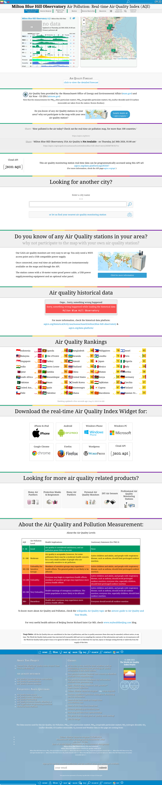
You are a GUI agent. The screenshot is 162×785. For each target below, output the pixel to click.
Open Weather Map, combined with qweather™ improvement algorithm (88, 686)
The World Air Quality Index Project (129, 663)
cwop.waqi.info (108, 691)
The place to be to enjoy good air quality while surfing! (91, 716)
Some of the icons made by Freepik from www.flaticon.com (85, 701)
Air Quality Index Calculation (29, 697)
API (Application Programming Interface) (34, 704)
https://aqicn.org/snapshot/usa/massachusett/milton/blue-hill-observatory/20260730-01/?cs (81, 146)
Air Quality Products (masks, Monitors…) (34, 701)
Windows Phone (94, 425)
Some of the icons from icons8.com (82, 706)
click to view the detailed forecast (81, 82)
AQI (36, 18)
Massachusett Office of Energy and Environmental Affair (80, 739)
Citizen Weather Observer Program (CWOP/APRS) (80, 737)
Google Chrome (41, 446)
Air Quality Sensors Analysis (29, 684)
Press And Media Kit (25, 668)
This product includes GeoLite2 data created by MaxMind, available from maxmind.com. (92, 675)
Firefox (68, 446)
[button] (113, 52)
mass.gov (127, 93)
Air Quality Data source (27, 694)
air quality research (28, 673)
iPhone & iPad (41, 425)
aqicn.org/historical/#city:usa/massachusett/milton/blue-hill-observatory (80, 324)
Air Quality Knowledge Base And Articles (34, 679)
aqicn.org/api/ (109, 168)
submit (103, 767)
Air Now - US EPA (80, 742)
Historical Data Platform (27, 706)
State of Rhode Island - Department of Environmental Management (80, 744)
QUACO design (74, 719)
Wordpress (94, 446)
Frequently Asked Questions (33, 689)
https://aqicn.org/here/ (81, 136)
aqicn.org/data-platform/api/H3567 (91, 165)
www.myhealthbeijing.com (117, 622)
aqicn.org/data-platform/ (81, 327)
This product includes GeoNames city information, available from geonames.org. (89, 680)
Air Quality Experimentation (29, 681)
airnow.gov (53, 96)
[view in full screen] (74, 18)
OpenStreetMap (123, 59)
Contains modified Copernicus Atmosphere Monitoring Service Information (91, 695)
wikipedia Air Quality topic (90, 610)
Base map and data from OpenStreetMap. (85, 712)
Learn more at (120, 114)
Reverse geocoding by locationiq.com (83, 709)
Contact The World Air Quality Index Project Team (38, 666)
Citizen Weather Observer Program (82, 691)
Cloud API (121, 445)
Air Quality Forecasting (27, 699)
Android (68, 425)
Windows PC (120, 425)
